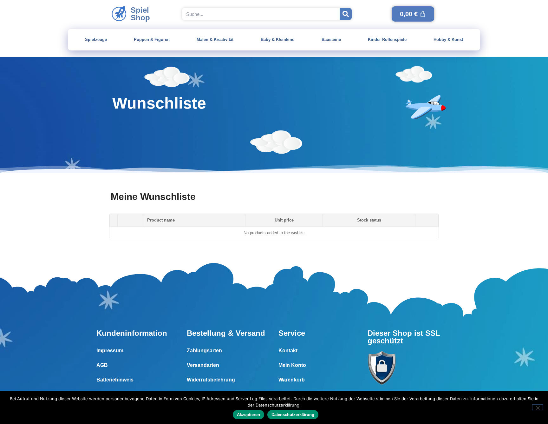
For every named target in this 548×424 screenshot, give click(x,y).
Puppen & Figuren (152, 39)
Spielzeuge (96, 39)
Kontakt (287, 350)
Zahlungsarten (204, 350)
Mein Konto (292, 365)
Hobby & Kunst (448, 39)
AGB (102, 365)
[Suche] (346, 14)
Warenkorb (291, 379)
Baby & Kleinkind (278, 39)
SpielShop (140, 14)
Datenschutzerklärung (292, 414)
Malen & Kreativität (215, 39)
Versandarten (203, 365)
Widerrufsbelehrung (211, 379)
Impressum (109, 350)
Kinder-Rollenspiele (387, 39)
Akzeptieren (248, 414)
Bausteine (331, 39)
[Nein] (537, 407)
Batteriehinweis (115, 379)
